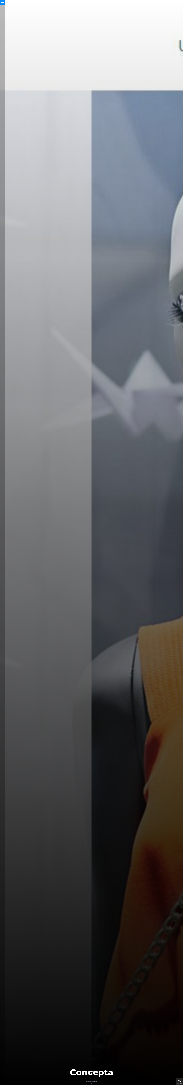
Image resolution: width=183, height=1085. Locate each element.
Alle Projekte (14, 3)
